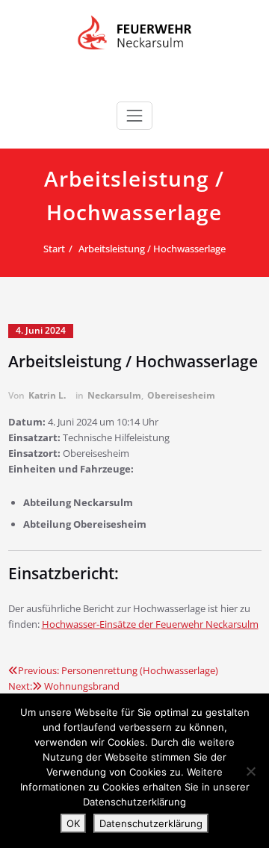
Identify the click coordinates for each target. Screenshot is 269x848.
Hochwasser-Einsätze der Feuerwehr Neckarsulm (150, 624)
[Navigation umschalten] (134, 116)
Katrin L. (47, 395)
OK (73, 823)
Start (54, 248)
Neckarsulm (114, 395)
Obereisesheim (181, 395)
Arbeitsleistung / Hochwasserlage (152, 248)
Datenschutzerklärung (150, 823)
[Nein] (250, 771)
